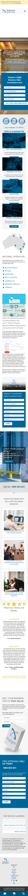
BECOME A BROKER (14, 877)
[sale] (12, 158)
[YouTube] (16, 880)
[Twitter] (14, 880)
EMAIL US (14, 872)
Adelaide (16, 831)
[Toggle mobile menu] (25, 11)
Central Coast (19, 825)
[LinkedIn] (14, 883)
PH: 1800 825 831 (14, 870)
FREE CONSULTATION (14, 874)
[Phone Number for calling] (23, 893)
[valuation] (12, 180)
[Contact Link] (4, 893)
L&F (23, 890)
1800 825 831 (18, 487)
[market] (12, 204)
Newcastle (12, 825)
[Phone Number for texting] (14, 893)
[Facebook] (11, 880)
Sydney (6, 825)
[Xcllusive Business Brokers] (14, 133)
